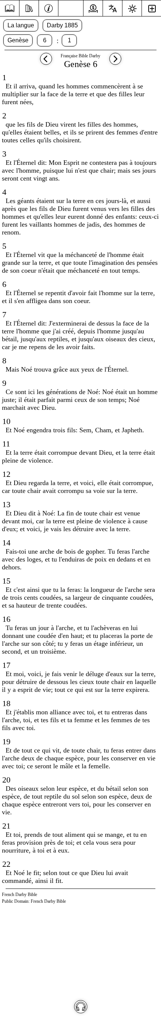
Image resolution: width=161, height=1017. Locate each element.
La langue (20, 25)
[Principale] (9, 8)
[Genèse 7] (115, 62)
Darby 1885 (62, 25)
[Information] (48, 7)
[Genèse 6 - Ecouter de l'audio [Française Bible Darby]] (80, 1006)
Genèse (17, 40)
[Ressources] (29, 7)
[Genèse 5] (46, 62)
